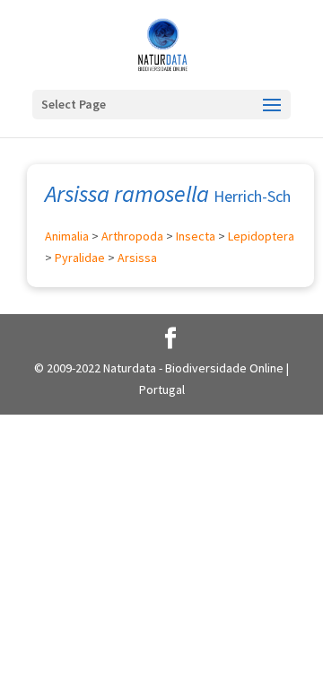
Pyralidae (80, 257)
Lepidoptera (261, 236)
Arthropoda (132, 236)
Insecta (195, 236)
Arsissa (137, 257)
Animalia (67, 236)
